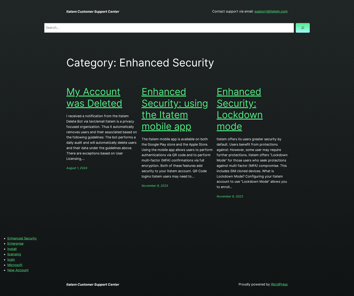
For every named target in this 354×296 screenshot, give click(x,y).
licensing (14, 254)
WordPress (279, 284)
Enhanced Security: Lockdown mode (240, 109)
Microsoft (14, 265)
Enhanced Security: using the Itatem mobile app (175, 109)
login (11, 259)
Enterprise (15, 243)
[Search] (303, 28)
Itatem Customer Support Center (92, 11)
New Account (18, 270)
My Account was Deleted (94, 97)
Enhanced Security (22, 238)
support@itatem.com (271, 11)
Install (12, 249)
